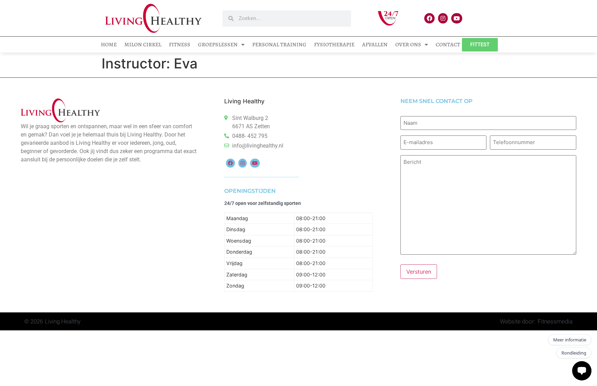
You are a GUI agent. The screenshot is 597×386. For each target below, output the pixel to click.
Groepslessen (218, 44)
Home (109, 44)
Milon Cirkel (142, 44)
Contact (448, 44)
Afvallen (375, 44)
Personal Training (279, 44)
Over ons (408, 44)
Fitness (179, 44)
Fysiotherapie (334, 44)
